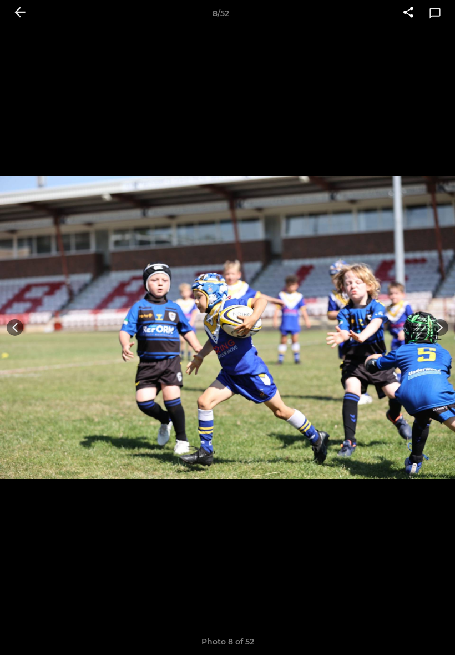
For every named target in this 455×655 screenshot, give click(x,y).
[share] (408, 13)
